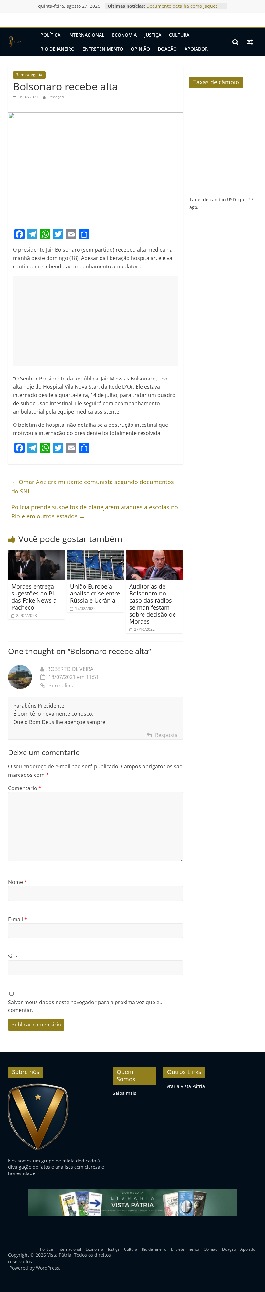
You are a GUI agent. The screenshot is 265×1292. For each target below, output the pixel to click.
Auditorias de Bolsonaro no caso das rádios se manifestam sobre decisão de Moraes (152, 604)
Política (50, 35)
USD (231, 200)
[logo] (38, 1086)
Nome (17, 882)
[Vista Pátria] (14, 42)
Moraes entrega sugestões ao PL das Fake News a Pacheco (34, 597)
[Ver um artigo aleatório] (250, 42)
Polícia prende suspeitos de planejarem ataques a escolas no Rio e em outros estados (94, 511)
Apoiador (196, 49)
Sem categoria (29, 74)
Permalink (60, 685)
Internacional (86, 35)
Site (12, 956)
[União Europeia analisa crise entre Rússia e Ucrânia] (95, 553)
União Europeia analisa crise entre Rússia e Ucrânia (95, 593)
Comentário (24, 788)
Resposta (166, 735)
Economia (124, 35)
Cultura (179, 35)
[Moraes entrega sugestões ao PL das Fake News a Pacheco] (36, 553)
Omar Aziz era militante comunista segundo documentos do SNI (92, 486)
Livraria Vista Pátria (184, 1086)
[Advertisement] (95, 321)
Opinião (140, 49)
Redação (56, 97)
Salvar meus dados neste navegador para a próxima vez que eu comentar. (85, 1006)
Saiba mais (124, 1093)
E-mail (17, 919)
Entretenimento (102, 49)
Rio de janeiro (57, 49)
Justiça (152, 35)
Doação (167, 49)
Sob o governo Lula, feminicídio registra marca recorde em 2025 (181, 8)
